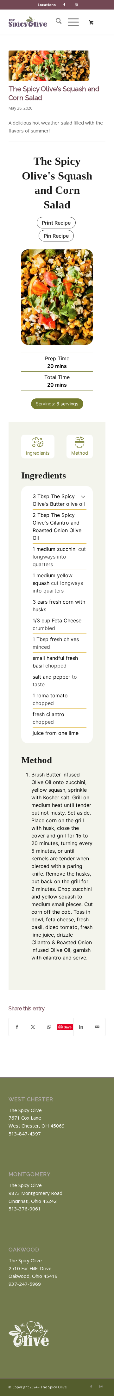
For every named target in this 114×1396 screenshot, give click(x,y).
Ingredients (38, 453)
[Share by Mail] (97, 1027)
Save (68, 1027)
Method (79, 453)
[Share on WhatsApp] (49, 1027)
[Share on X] (33, 1027)
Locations (47, 4)
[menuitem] (47, 4)
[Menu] (70, 22)
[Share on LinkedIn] (81, 1027)
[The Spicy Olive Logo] (28, 22)
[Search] (55, 22)
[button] (83, 496)
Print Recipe (56, 223)
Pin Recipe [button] (56, 236)
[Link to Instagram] (100, 1386)
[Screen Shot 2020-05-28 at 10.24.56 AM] (49, 66)
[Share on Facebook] (17, 1027)
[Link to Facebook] (91, 1386)
